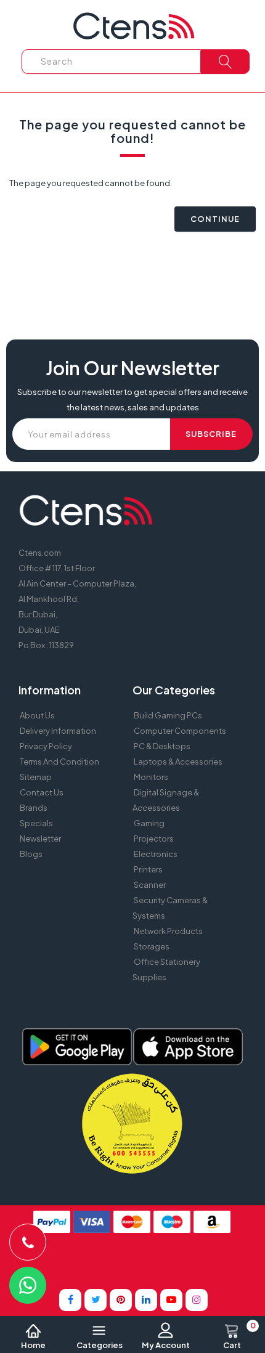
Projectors (154, 838)
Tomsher (107, 1261)
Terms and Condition (59, 761)
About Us (37, 715)
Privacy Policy (46, 746)
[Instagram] (197, 1300)
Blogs (31, 854)
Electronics (155, 854)
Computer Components (180, 731)
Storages (151, 946)
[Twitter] (95, 1300)
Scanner (150, 885)
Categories (99, 1345)
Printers (148, 869)
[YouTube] (171, 1300)
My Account (166, 1345)
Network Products (168, 931)
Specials (36, 823)
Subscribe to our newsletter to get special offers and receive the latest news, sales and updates (132, 399)
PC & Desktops (162, 746)
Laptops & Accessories (178, 761)
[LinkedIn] (146, 1300)
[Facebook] (70, 1300)
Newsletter (40, 838)
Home (33, 1345)
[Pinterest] (121, 1300)
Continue (215, 219)
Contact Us (41, 792)
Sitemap (36, 777)
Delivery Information (58, 731)
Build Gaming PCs (168, 715)
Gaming (149, 823)
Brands (33, 808)
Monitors (151, 777)
